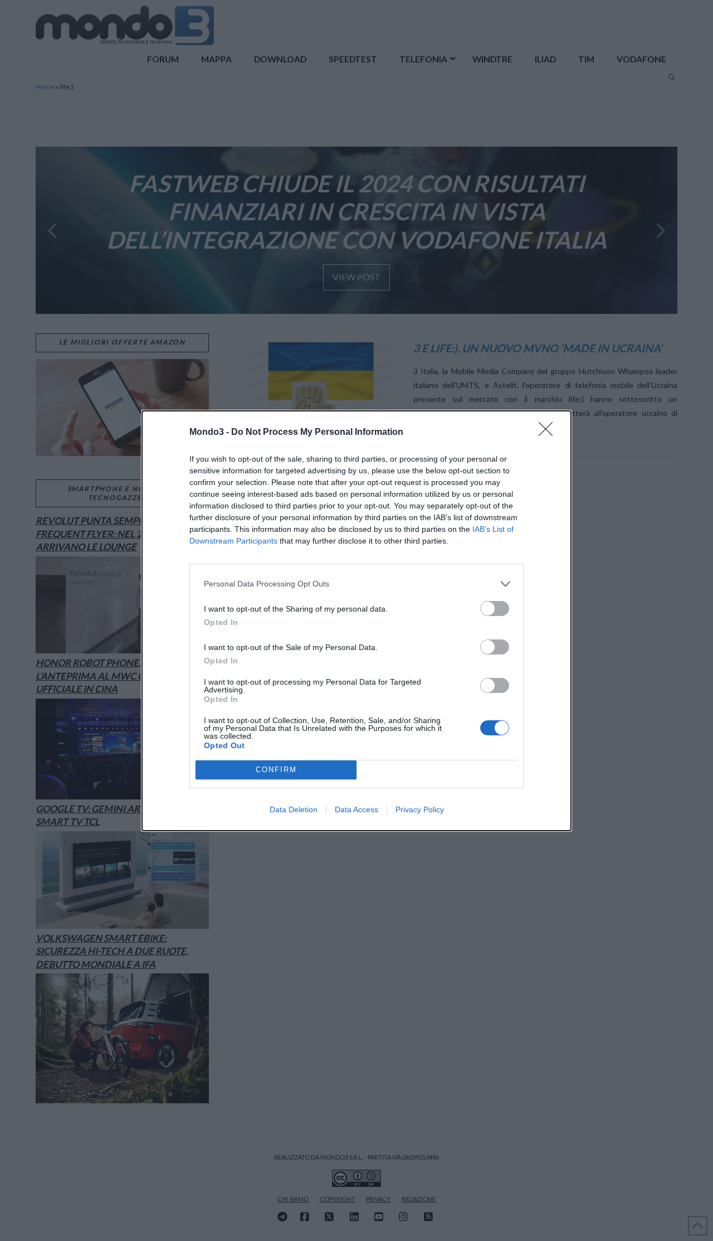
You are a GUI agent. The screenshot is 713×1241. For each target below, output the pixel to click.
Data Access (356, 809)
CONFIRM (276, 769)
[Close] (549, 432)
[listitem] (356, 584)
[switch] (494, 608)
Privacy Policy (419, 809)
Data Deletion (294, 809)
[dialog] (356, 621)
